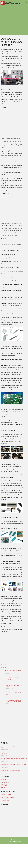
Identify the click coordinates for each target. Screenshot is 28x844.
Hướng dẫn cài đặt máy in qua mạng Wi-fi (10, 770)
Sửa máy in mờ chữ (7, 663)
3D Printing (3, 779)
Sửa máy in (7, 664)
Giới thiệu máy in (5, 782)
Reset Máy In (4, 784)
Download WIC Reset (6, 794)
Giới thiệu (13, 839)
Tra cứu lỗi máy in (5, 800)
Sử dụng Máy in (4, 785)
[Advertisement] (14, 20)
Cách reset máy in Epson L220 (8, 797)
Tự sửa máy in (15, 663)
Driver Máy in (4, 781)
